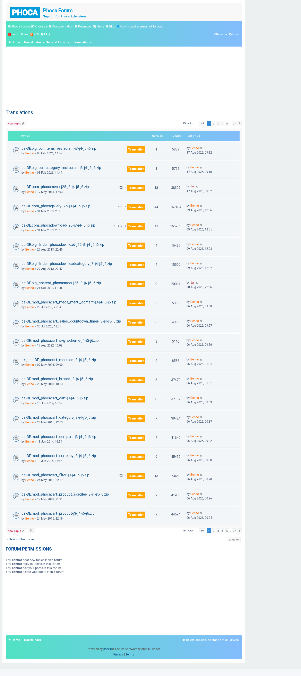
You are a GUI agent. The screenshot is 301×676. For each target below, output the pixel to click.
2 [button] (213, 123)
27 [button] (234, 123)
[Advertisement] (124, 77)
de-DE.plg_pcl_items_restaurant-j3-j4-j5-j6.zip (59, 148)
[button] (202, 123)
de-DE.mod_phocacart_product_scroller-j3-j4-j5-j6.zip (65, 494)
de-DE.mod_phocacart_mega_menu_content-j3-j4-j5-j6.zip (69, 302)
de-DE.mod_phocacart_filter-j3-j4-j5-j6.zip (55, 475)
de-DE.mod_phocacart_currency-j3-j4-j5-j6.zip (59, 456)
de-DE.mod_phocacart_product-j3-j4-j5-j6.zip (58, 513)
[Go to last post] (201, 148)
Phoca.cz (41, 26)
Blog (112, 26)
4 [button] (222, 123)
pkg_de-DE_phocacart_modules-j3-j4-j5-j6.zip (59, 360)
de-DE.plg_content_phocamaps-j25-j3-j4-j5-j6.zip (61, 283)
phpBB (107, 649)
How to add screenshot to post (141, 26)
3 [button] (218, 123)
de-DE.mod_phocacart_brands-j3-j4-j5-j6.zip (57, 379)
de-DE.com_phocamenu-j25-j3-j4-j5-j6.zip (55, 187)
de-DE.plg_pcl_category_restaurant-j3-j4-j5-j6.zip (61, 168)
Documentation (62, 26)
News (100, 26)
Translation (136, 149)
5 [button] (227, 123)
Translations (19, 112)
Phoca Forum (20, 26)
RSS (36, 34)
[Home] (25, 12)
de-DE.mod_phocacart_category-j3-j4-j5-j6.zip (59, 417)
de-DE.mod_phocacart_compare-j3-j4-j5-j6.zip (59, 437)
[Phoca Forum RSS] (31, 34)
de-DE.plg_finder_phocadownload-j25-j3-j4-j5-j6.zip (63, 245)
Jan (192, 186)
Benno (29, 153)
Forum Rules (19, 34)
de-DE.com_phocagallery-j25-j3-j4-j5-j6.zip (56, 206)
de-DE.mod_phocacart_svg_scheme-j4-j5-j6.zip (60, 341)
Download (85, 26)
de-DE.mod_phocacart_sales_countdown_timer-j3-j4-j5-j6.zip (71, 321)
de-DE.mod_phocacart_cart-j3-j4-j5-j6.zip (55, 398)
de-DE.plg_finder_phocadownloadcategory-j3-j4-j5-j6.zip (67, 264)
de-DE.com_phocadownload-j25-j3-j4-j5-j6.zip (58, 225)
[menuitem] (45, 34)
